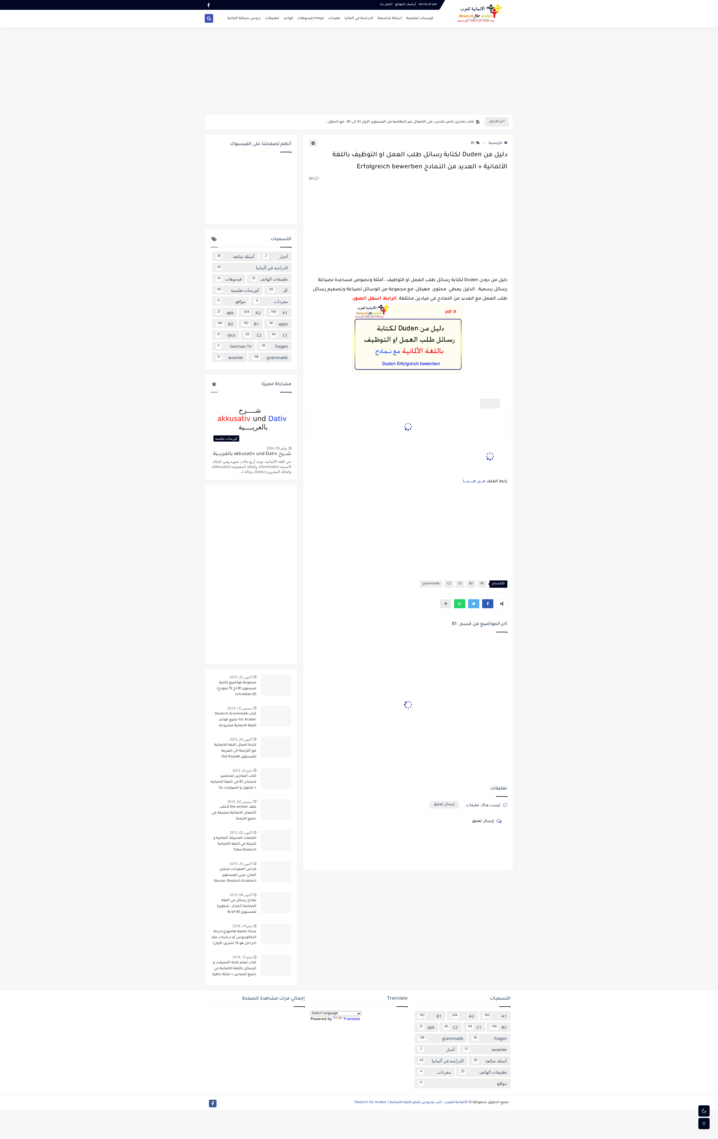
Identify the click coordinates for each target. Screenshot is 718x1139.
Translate (351, 1019)
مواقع (231, 301)
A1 (279, 312)
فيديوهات (229, 279)
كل (278, 290)
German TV (235, 346)
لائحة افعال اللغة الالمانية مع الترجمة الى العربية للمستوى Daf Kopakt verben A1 (235, 751)
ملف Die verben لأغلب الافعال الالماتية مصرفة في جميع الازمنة (234, 813)
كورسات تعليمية (419, 18)
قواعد (288, 18)
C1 (460, 584)
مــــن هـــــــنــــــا (474, 481)
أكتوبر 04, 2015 (241, 894)
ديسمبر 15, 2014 (239, 708)
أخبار (276, 256)
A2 (252, 312)
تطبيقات (272, 18)
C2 (449, 584)
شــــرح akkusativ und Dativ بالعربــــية (252, 454)
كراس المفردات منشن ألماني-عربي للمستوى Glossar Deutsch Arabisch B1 (235, 875)
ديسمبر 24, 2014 (239, 801)
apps (278, 324)
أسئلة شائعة (235, 256)
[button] (487, 603)
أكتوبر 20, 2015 (241, 863)
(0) (312, 179)
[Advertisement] (359, 70)
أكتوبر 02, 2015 (241, 832)
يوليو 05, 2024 (276, 448)
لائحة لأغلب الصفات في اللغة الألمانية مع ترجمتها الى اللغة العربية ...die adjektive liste (404, 122)
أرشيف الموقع (405, 4)
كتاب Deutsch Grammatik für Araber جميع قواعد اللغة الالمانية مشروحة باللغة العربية (235, 720)
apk (225, 312)
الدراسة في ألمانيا (358, 18)
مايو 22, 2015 (242, 770)
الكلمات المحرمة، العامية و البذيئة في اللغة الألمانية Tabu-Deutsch (234, 844)
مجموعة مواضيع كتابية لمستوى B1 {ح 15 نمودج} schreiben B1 (236, 689)
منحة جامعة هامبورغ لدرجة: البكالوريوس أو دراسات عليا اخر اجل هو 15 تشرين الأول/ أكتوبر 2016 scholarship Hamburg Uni (233, 938)
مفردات (334, 18)
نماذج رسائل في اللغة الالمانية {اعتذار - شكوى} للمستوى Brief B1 (236, 906)
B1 (473, 143)
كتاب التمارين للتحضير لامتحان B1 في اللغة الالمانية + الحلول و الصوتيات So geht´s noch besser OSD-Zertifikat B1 (233, 782)
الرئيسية (495, 143)
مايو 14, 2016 (242, 926)
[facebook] (208, 5)
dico (226, 335)
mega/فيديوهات (310, 18)
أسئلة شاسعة (390, 18)
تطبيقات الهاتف (270, 279)
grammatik (431, 584)
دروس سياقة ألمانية (244, 18)
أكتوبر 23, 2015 (241, 739)
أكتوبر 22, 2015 (241, 677)
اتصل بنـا (386, 4)
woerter (230, 357)
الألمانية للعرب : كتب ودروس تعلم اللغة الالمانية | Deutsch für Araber (411, 1102)
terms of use (428, 4)
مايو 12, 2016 (242, 957)
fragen (275, 346)
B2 (471, 584)
